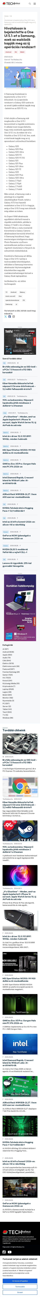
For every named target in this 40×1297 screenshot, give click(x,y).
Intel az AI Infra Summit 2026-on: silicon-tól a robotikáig (19, 1162)
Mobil (22, 52)
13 (6, 292)
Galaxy (22, 292)
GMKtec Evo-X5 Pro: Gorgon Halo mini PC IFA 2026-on (19, 1021)
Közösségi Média (9, 683)
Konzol (5, 681)
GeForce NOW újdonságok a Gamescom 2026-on (17, 1204)
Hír (16, 52)
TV (4, 715)
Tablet (5, 709)
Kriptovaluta (8, 686)
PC (4, 704)
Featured (6, 669)
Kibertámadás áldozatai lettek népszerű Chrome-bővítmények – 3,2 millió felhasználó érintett (19, 386)
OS (24, 300)
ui (16, 304)
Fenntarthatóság (9, 672)
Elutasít (20, 1292)
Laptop (5, 689)
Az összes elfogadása (20, 1281)
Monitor (6, 698)
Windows (6, 718)
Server (5, 706)
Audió (5, 658)
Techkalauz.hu (16, 60)
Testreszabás (20, 1287)
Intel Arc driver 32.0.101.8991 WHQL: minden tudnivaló (17, 937)
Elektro (5, 432)
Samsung (9, 304)
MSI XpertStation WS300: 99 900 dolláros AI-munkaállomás (19, 979)
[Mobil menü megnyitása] (35, 4)
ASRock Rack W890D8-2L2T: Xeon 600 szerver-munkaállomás (19, 1103)
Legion (5, 692)
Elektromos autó (9, 666)
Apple (5, 655)
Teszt (5, 712)
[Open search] (30, 4)
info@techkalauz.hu (17, 1247)
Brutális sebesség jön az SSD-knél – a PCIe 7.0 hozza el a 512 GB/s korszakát (20, 369)
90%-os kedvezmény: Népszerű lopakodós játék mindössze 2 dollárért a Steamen (18, 403)
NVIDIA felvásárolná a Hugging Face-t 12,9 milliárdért (18, 1143)
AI (3, 649)
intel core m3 (10, 296)
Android (8, 52)
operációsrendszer (12, 300)
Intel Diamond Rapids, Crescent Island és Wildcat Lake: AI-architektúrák (18, 480)
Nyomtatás (7, 701)
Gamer (5, 532)
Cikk (4, 413)
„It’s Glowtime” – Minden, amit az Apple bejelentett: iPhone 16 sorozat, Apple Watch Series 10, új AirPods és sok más (19, 895)
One (20, 296)
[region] (20, 1276)
